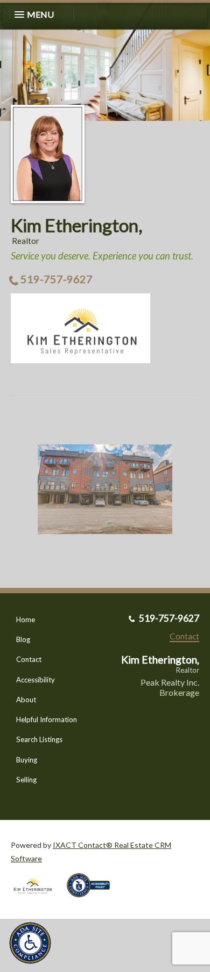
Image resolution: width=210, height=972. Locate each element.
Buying (26, 759)
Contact (28, 659)
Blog (23, 639)
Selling (26, 779)
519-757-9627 (56, 278)
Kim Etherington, (76, 225)
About (26, 699)
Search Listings (39, 739)
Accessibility (35, 679)
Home (25, 619)
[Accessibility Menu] (30, 943)
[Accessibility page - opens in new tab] (92, 900)
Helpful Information (46, 719)
